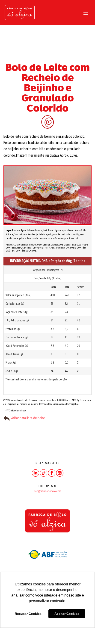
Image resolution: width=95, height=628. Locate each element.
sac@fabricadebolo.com (47, 491)
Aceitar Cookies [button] (66, 614)
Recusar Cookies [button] (28, 614)
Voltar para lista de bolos (27, 418)
